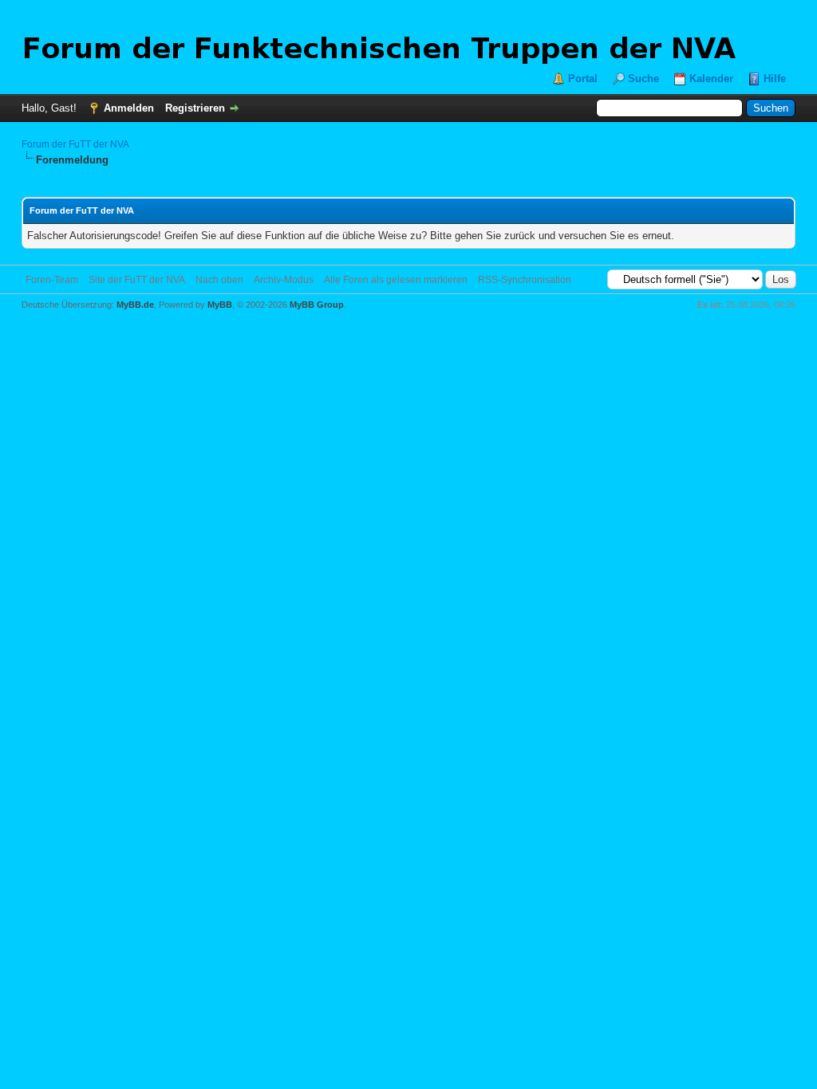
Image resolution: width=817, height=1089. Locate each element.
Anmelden (129, 108)
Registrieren (195, 108)
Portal (583, 79)
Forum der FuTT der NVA (75, 144)
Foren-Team (52, 279)
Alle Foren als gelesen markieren (396, 279)
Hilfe (775, 79)
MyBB (219, 304)
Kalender (711, 79)
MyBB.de (135, 304)
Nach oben (219, 279)
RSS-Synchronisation (524, 279)
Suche (643, 79)
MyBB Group (317, 304)
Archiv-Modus (284, 279)
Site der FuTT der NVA (137, 279)
